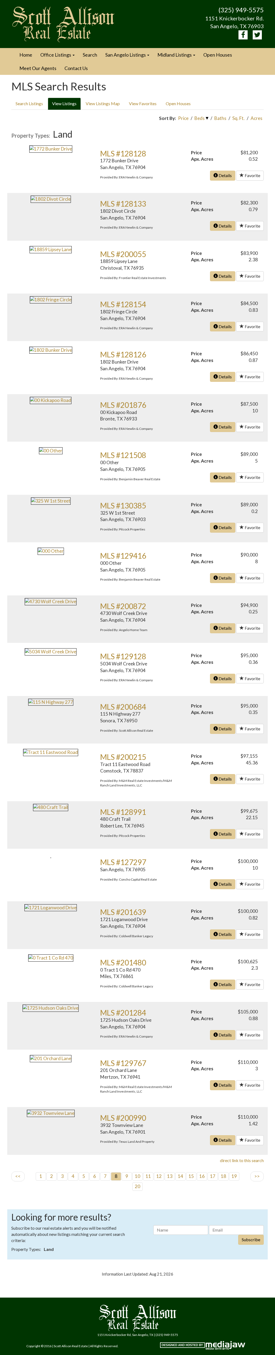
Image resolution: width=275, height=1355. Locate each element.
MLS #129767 (123, 1063)
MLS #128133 (123, 203)
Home (25, 55)
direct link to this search (242, 1160)
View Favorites (143, 103)
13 (169, 1176)
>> (257, 1176)
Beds (199, 118)
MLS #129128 (123, 656)
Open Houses (217, 55)
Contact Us (76, 68)
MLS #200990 (123, 1117)
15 (191, 1176)
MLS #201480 (123, 962)
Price (183, 118)
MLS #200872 (123, 606)
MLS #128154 (123, 304)
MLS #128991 (123, 811)
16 (202, 1176)
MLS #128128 (123, 153)
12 (159, 1176)
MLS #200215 (123, 756)
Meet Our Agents (37, 68)
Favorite (252, 175)
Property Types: (30, 135)
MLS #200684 (123, 706)
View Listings (64, 103)
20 (137, 1186)
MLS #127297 (123, 862)
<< (18, 1176)
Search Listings (29, 103)
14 (180, 1176)
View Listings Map (103, 103)
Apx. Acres (202, 159)
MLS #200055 (123, 254)
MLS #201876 (123, 404)
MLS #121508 (123, 455)
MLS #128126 (123, 354)
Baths (220, 118)
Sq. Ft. (238, 118)
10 (137, 1176)
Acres (256, 118)
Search (90, 55)
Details (225, 175)
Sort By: (167, 118)
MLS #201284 (123, 1012)
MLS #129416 (123, 555)
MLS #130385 (123, 505)
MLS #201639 (123, 912)
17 (212, 1176)
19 (234, 1176)
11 (148, 1176)
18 (223, 1176)
